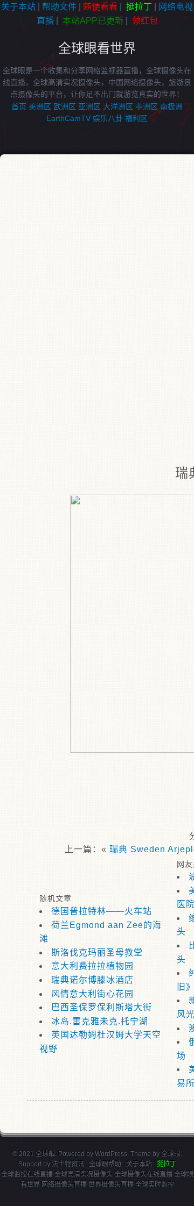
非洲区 (146, 106)
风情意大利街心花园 (92, 993)
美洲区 (40, 106)
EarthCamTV (68, 118)
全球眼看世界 (97, 48)
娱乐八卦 (108, 118)
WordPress (111, 1154)
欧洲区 (64, 106)
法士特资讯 (68, 1164)
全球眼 (171, 1154)
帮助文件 (59, 6)
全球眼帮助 (105, 1164)
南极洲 (171, 106)
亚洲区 (89, 106)
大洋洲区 (118, 106)
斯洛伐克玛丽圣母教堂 (97, 952)
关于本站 (18, 6)
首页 (18, 106)
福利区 (136, 118)
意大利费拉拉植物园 (92, 965)
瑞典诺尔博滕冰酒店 (92, 979)
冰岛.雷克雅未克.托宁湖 (99, 1021)
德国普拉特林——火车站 (101, 911)
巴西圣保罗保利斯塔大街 (101, 1007)
